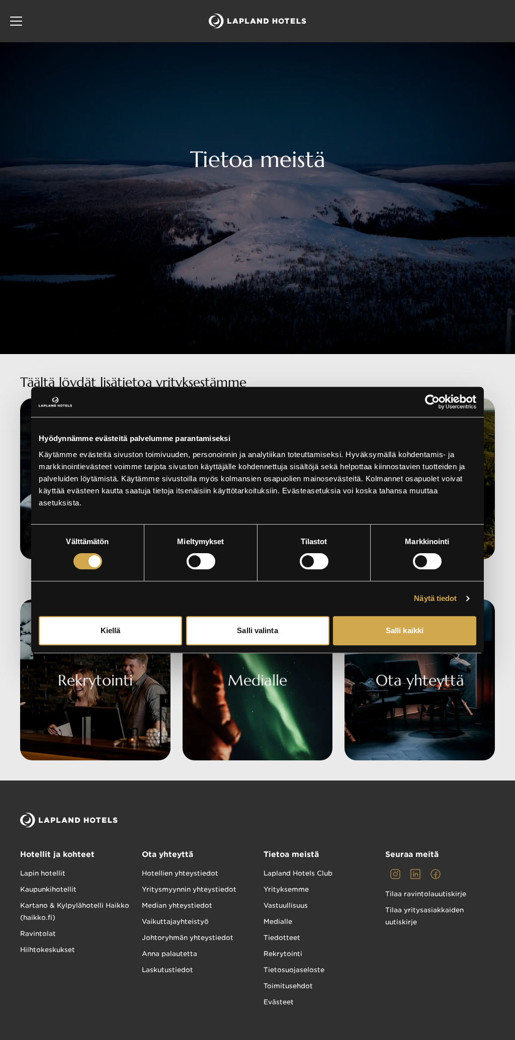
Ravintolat (38, 933)
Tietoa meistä (291, 854)
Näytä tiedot (435, 598)
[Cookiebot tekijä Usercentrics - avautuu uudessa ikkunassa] (432, 401)
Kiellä (111, 630)
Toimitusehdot (288, 986)
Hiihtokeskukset (47, 950)
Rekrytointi (283, 954)
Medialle (278, 921)
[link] (395, 874)
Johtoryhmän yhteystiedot (187, 937)
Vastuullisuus (286, 905)
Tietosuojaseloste (294, 970)
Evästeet (279, 1002)
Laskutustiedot (167, 970)
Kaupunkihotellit (48, 889)
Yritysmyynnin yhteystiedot (189, 889)
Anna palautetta (169, 954)
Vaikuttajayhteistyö (175, 921)
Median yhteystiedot (177, 905)
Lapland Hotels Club (298, 873)
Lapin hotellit (42, 873)
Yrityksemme (286, 889)
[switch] (201, 561)
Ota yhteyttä (167, 854)
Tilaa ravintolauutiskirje (425, 894)
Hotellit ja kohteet (57, 854)
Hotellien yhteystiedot (180, 873)
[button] (16, 21)
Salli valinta (257, 630)
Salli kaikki (404, 630)
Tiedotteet (282, 937)
